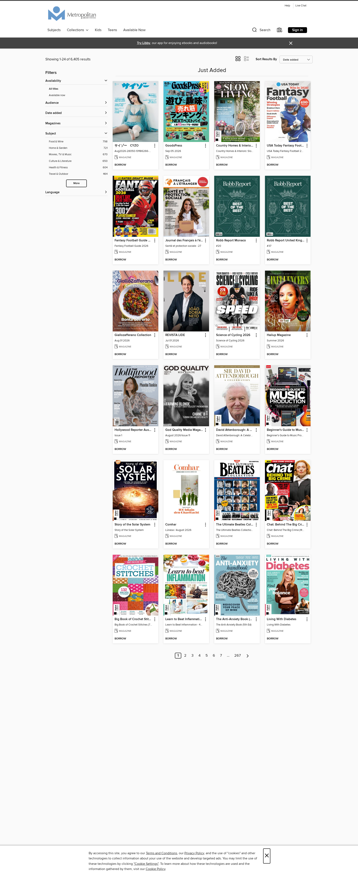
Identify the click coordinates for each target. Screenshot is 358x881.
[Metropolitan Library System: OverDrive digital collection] (72, 14)
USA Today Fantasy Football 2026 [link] (286, 146)
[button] (260, 31)
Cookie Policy (155, 869)
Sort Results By (266, 59)
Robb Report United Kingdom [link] (286, 240)
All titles (53, 89)
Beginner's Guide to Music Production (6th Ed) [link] (286, 430)
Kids (98, 30)
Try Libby (143, 43)
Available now (57, 95)
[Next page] (248, 655)
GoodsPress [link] (173, 146)
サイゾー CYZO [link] (126, 146)
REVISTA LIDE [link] (175, 335)
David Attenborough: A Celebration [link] (235, 430)
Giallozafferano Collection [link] (133, 335)
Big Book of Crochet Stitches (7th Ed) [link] (133, 619)
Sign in (297, 30)
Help (287, 5)
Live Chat (300, 5)
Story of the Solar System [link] (132, 525)
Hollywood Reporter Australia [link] (133, 430)
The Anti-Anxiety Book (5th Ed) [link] (235, 619)
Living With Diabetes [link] (281, 619)
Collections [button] (76, 30)
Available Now (134, 30)
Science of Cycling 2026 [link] (233, 335)
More (76, 183)
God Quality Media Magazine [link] (184, 430)
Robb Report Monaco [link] (231, 240)
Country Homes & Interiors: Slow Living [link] (235, 146)
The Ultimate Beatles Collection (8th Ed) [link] (235, 525)
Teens (112, 30)
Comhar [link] (170, 525)
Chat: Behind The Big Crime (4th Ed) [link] (286, 525)
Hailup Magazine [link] (279, 335)
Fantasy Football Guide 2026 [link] (133, 240)
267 (237, 655)
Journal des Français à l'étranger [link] (184, 240)
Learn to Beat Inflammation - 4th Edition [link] (184, 619)
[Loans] (279, 31)
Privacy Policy (194, 853)
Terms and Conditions (161, 853)
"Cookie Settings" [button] (146, 864)
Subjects (54, 30)
